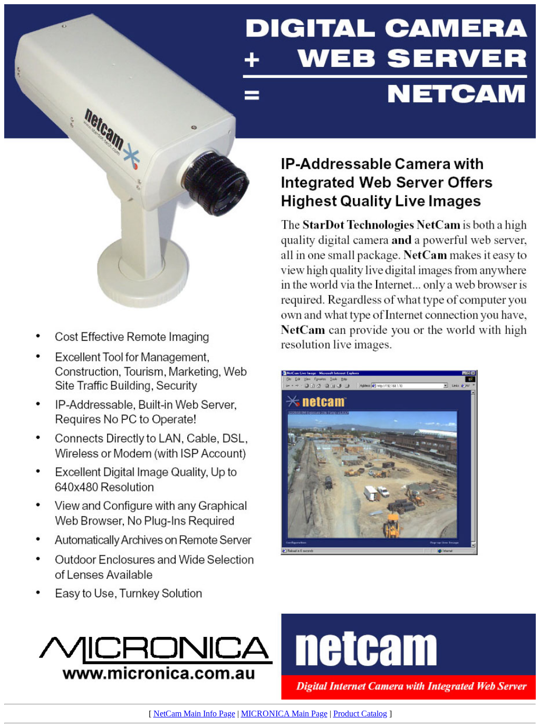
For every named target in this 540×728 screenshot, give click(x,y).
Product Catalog (360, 713)
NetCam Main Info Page (194, 713)
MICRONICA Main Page (284, 713)
